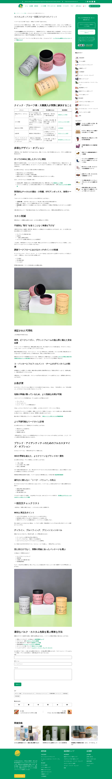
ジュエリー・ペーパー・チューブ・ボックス (42, 647)
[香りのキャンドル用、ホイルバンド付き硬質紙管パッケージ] (78, 167)
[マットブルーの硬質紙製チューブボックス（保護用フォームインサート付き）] (78, 160)
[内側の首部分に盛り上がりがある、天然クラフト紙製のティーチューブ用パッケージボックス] (78, 189)
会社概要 (31, 5)
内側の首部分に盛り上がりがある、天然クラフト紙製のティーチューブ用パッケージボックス (89, 189)
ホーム (26, 5)
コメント (16, 667)
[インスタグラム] (94, 1)
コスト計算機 (43, 5)
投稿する (18, 684)
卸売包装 (17, 696)
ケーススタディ (66, 5)
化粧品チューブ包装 (62, 114)
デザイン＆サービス (51, 5)
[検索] (85, 1)
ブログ (72, 5)
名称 (15, 654)
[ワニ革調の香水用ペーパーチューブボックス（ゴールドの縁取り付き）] (78, 182)
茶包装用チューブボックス (64, 139)
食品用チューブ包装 (36, 642)
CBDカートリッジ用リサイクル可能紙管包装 (52, 416)
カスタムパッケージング (41, 693)
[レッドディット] (57, 704)
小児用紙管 (60, 128)
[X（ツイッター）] (92, 1)
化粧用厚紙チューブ (39, 639)
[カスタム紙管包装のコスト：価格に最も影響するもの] (27, 733)
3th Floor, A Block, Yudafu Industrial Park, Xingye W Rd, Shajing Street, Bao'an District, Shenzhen (42, 1)
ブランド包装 (18, 693)
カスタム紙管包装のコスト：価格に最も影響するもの (26, 742)
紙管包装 (36, 5)
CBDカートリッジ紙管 (63, 133)
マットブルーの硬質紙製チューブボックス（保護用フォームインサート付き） (89, 160)
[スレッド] (67, 704)
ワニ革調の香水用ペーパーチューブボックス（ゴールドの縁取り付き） (89, 182)
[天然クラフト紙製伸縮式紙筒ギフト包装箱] (78, 153)
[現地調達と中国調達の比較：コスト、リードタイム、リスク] (84, 733)
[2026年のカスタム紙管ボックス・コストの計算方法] (56, 733)
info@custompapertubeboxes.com (71, 1)
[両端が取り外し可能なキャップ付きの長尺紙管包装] (78, 138)
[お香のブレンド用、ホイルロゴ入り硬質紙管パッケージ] (78, 175)
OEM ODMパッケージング (55, 693)
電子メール (16, 661)
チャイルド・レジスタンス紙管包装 (31, 644)
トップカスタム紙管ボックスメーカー (61, 38)
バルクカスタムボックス (28, 693)
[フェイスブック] (90, 1)
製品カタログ (20, 40)
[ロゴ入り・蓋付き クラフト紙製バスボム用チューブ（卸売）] (78, 131)
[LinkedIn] (48, 704)
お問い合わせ (78, 5)
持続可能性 (59, 5)
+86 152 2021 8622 (95, 5)
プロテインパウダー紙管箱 (32, 641)
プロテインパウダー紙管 (63, 121)
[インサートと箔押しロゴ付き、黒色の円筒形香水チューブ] (78, 124)
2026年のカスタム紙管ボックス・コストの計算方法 (55, 742)
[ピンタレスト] (87, 1)
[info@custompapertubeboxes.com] (62, 1)
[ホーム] (14, 13)
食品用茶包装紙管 (59, 474)
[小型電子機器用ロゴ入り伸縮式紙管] (78, 146)
